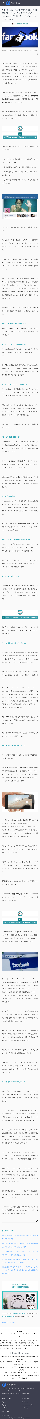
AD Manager (26, 1402)
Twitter (3, 1334)
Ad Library (25, 1408)
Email (22, 1334)
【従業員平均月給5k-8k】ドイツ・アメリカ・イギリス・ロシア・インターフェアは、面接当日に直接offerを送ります (20, 1270)
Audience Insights (27, 1405)
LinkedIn (35, 1334)
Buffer (28, 1334)
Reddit (10, 1334)
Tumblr (16, 1334)
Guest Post (5, 1415)
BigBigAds (5, 1405)
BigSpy (4, 1402)
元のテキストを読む (9, 1323)
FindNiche (5, 1408)
